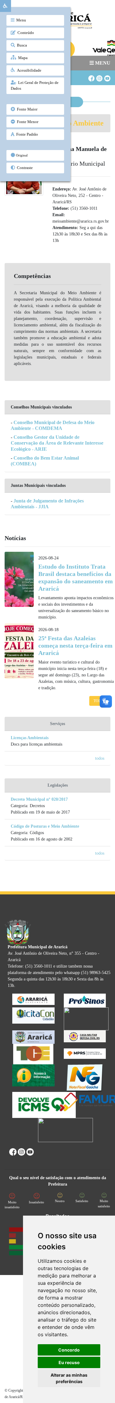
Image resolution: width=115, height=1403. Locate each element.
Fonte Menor (26, 122)
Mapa (22, 58)
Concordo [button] (69, 1349)
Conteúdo (25, 33)
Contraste (24, 168)
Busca (21, 45)
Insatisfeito (36, 1202)
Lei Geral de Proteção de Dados (35, 86)
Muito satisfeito (104, 1203)
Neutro (60, 1201)
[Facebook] (91, 75)
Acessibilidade (28, 70)
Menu (20, 20)
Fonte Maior (26, 109)
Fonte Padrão (26, 134)
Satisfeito (81, 1201)
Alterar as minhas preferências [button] (69, 1378)
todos (99, 758)
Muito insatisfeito (12, 1204)
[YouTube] (107, 75)
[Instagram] (99, 75)
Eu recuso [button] (69, 1362)
